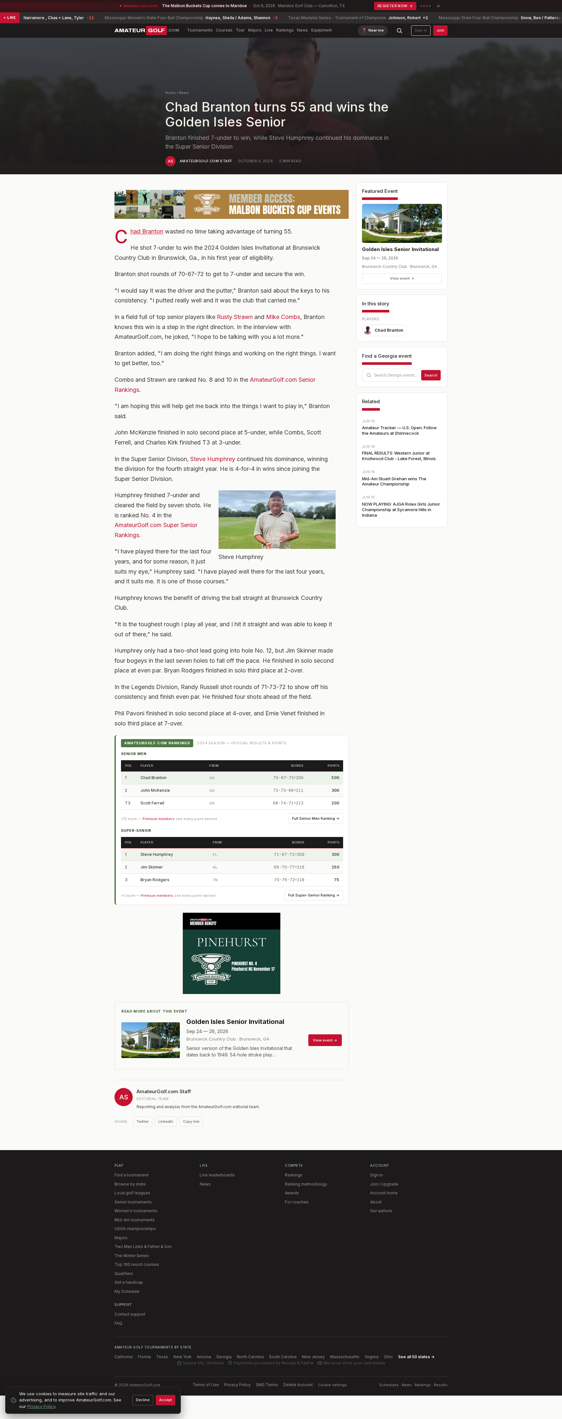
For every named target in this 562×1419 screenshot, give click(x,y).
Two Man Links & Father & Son (143, 1246)
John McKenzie (155, 790)
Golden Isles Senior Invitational (400, 249)
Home (170, 92)
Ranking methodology (306, 1184)
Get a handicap (128, 1282)
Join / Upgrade (384, 1184)
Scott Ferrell (152, 803)
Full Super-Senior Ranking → (314, 895)
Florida (144, 1356)
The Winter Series (131, 1255)
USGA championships (135, 1228)
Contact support (129, 1314)
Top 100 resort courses (136, 1264)
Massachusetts (344, 1356)
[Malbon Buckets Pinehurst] (231, 953)
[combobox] (402, 375)
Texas (162, 1356)
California (123, 1356)
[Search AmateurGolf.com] (399, 30)
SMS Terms (267, 1384)
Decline (143, 1400)
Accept (165, 1400)
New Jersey (313, 1356)
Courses (224, 30)
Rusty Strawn (235, 316)
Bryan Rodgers (154, 879)
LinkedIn (165, 1121)
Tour (240, 30)
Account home (384, 1192)
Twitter (142, 1121)
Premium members (158, 818)
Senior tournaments (133, 1202)
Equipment (321, 30)
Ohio (388, 1356)
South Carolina (283, 1356)
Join (440, 30)
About (375, 1202)
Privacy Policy (237, 1384)
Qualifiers (123, 1273)
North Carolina (250, 1356)
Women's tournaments (135, 1210)
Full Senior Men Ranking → (316, 818)
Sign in (421, 30)
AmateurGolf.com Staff (206, 161)
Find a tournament (131, 1175)
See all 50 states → (416, 1356)
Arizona (204, 1356)
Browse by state (130, 1184)
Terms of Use (206, 1384)
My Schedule (127, 1291)
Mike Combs (283, 316)
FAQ (118, 1323)
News (302, 30)
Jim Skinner (151, 867)
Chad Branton (146, 231)
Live (269, 30)
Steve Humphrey (212, 459)
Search (430, 375)
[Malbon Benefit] (231, 204)
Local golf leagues (132, 1192)
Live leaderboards (217, 1175)
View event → (402, 278)
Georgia (224, 1356)
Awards (292, 1192)
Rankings (285, 30)
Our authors (381, 1210)
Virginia (372, 1356)
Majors (254, 30)
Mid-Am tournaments (134, 1219)
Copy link (191, 1121)
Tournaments (200, 30)
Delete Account (298, 1384)
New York (182, 1356)
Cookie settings (332, 1385)
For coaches (297, 1202)
